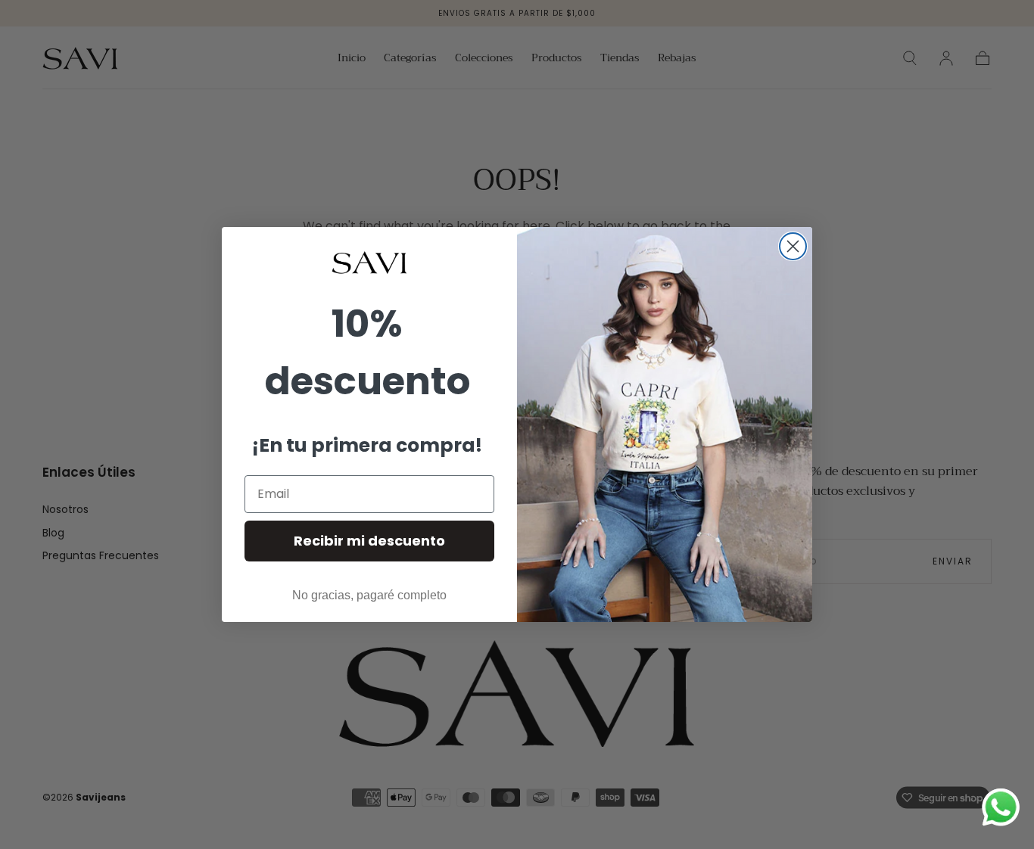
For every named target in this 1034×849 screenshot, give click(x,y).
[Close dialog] (793, 246)
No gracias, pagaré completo (369, 595)
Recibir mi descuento (369, 540)
